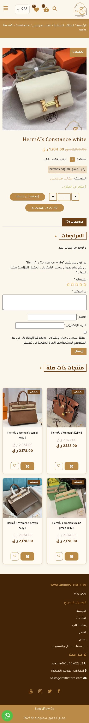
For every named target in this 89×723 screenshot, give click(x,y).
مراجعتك (79, 292)
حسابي (82, 639)
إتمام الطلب (79, 625)
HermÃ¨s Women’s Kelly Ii (66, 433)
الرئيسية (82, 25)
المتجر (83, 632)
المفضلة (81, 618)
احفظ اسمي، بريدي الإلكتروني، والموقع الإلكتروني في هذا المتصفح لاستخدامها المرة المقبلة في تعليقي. (49, 341)
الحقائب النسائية (64, 25)
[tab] (74, 222)
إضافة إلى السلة (27, 196)
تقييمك (80, 280)
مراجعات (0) (74, 222)
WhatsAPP (80, 594)
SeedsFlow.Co (44, 709)
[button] (44, 208)
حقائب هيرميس (41, 25)
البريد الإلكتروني (75, 325)
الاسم (82, 317)
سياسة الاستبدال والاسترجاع (69, 646)
